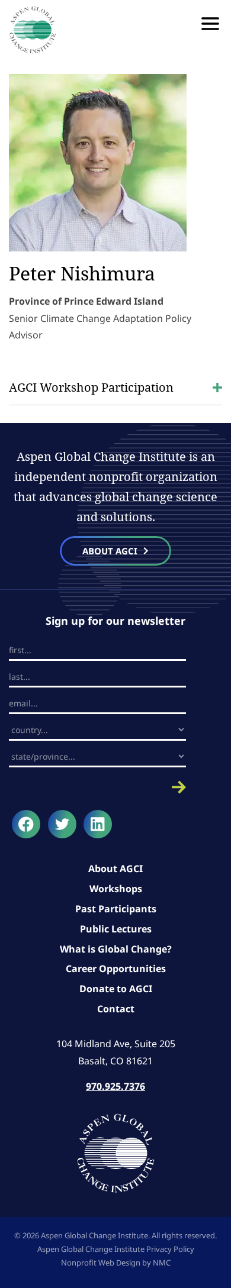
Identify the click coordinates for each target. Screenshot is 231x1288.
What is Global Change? (116, 948)
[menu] (210, 23)
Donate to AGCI (115, 988)
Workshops (115, 888)
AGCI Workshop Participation (91, 387)
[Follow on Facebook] (26, 824)
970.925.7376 (115, 1086)
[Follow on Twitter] (62, 824)
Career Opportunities (116, 968)
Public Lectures (116, 928)
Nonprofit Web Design (100, 1262)
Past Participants (115, 908)
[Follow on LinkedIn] (98, 824)
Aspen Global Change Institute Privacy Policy (115, 1249)
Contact (115, 1008)
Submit (97, 787)
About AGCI (115, 868)
